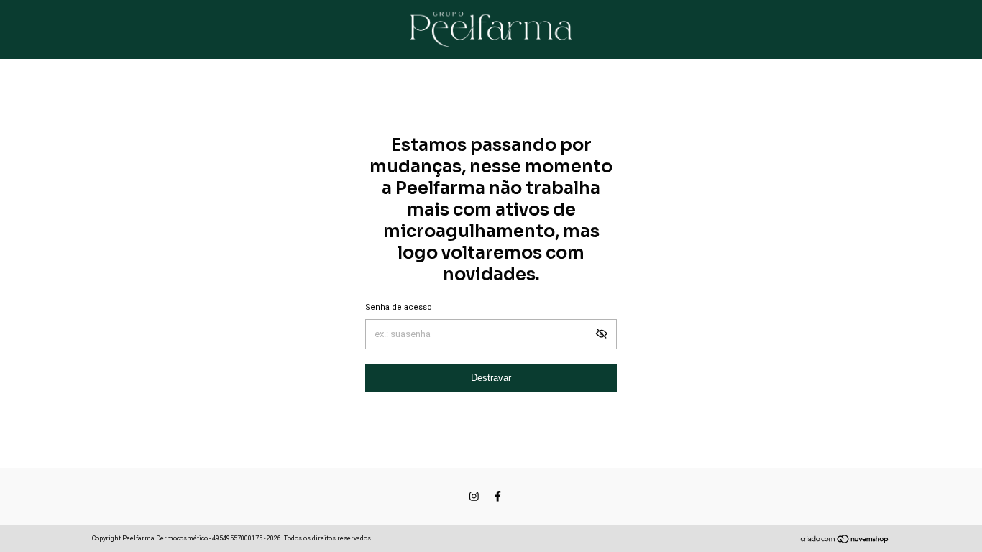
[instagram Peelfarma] (474, 496)
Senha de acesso (398, 307)
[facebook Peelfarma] (497, 496)
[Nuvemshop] (845, 540)
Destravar (491, 377)
